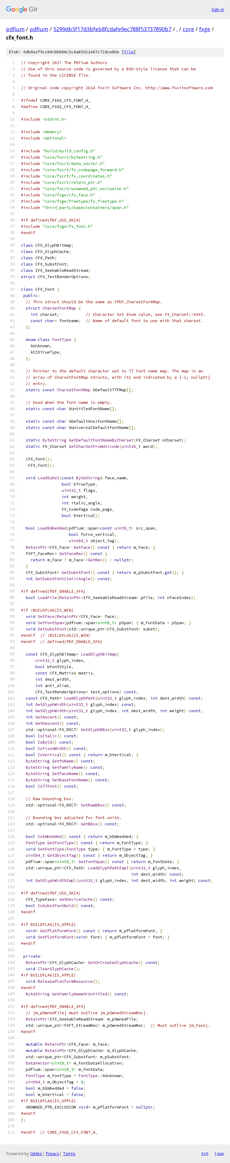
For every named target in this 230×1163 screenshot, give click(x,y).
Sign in (217, 9)
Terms (69, 1153)
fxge (204, 29)
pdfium (15, 29)
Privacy (52, 1153)
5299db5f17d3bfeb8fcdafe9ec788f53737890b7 (112, 29)
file (129, 51)
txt (204, 1153)
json (219, 1153)
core (188, 29)
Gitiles (36, 1153)
